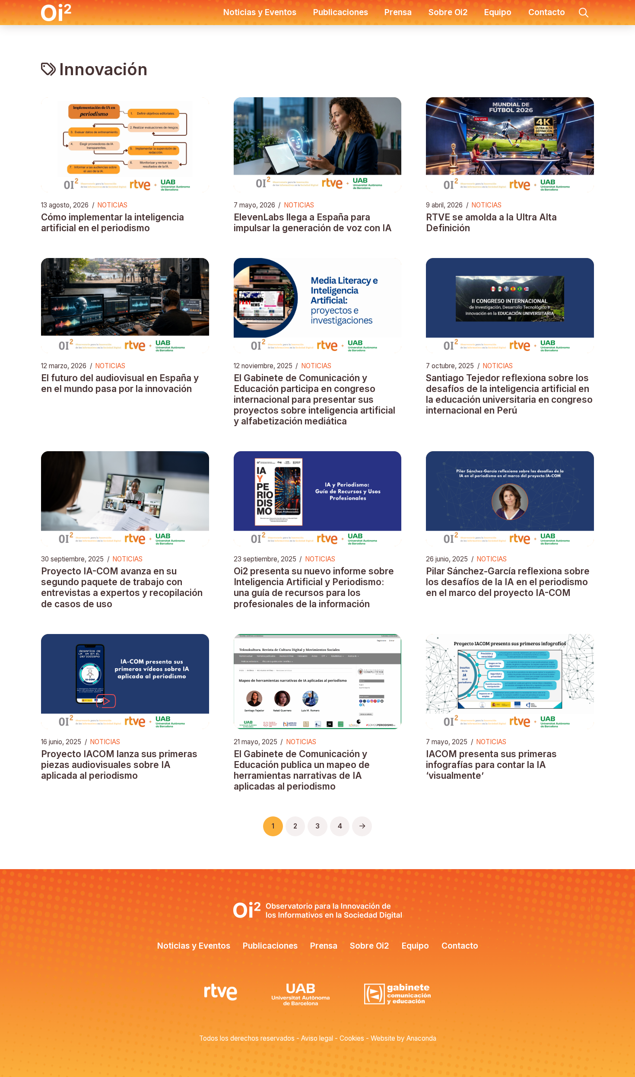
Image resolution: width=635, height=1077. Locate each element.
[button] (583, 12)
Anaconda (421, 1038)
